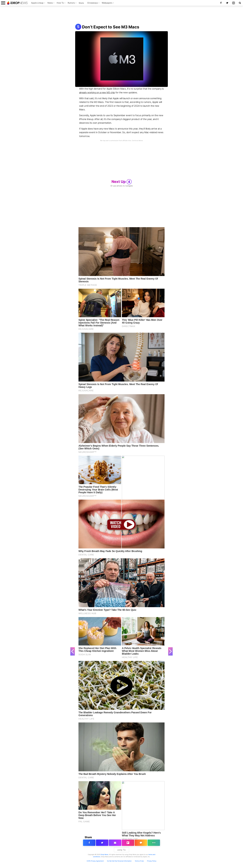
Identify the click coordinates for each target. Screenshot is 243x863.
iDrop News (104, 854)
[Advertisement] (121, 15)
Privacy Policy (151, 861)
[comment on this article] (141, 843)
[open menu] (3, 3)
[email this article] (115, 843)
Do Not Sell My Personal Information (119, 861)
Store (81, 3)
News (50, 3)
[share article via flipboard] (128, 843)
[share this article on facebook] (89, 843)
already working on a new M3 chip (97, 92)
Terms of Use (139, 861)
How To (60, 3)
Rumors (71, 3)
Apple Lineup (37, 3)
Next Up (121, 181)
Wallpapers (107, 3)
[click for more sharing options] (154, 843)
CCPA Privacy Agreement (95, 861)
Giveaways (92, 3)
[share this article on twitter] (102, 843)
